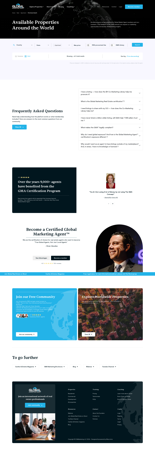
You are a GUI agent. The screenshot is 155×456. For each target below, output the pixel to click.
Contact (114, 6)
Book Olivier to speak (123, 396)
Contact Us (96, 416)
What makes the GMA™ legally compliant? (97, 127)
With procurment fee (99, 45)
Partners (95, 419)
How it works (51, 7)
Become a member (60, 258)
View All (18, 127)
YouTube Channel (73, 419)
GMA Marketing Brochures (53, 367)
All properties (72, 402)
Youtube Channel (108, 367)
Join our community (25, 334)
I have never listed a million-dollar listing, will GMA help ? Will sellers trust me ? (109, 119)
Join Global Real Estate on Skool (77, 416)
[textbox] (23, 45)
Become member (134, 7)
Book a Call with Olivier (124, 399)
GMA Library (120, 45)
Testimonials (96, 396)
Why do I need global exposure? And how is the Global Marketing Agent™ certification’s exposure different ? (109, 135)
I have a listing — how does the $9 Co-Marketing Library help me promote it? (106, 93)
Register (119, 416)
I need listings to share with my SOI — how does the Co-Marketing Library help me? (107, 109)
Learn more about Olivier (124, 393)
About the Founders (98, 413)
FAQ (98, 6)
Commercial (71, 396)
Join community (34, 405)
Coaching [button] (70, 7)
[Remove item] (54, 45)
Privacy (119, 424)
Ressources (105, 6)
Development (72, 399)
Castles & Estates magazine (76, 422)
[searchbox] (43, 45)
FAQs (94, 399)
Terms (119, 419)
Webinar (89, 367)
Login (120, 6)
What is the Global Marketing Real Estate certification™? (103, 101)
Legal (119, 422)
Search (137, 45)
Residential (71, 393)
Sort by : (123, 56)
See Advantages (41, 258)
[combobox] (25, 45)
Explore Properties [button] (36, 7)
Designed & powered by (102, 439)
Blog (74, 367)
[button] (113, 203)
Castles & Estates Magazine (24, 367)
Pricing (61, 7)
